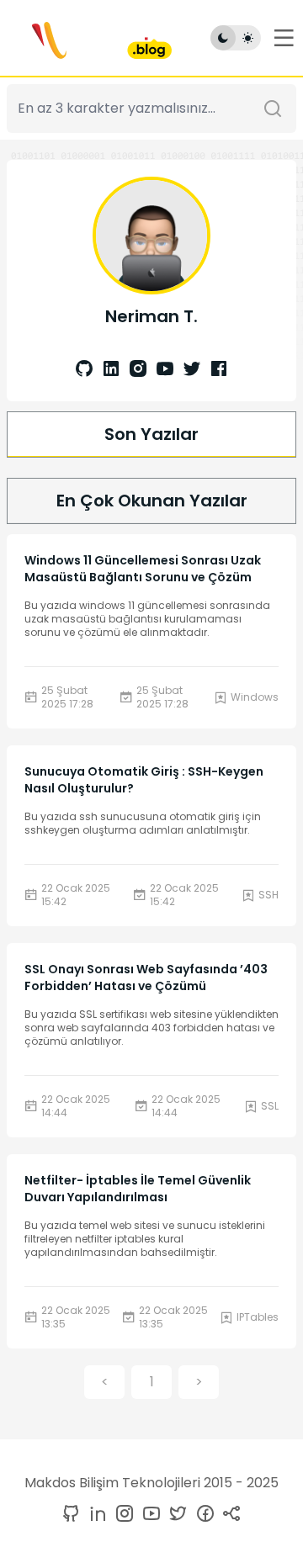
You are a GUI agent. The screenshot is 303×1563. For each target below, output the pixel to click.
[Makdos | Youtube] (148, 1514)
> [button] (199, 1381)
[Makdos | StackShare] (228, 1514)
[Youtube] (161, 369)
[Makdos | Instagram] (121, 1514)
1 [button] (152, 1381)
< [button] (105, 1381)
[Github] (84, 369)
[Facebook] (215, 369)
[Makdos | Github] (71, 1514)
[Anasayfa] (88, 38)
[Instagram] (134, 369)
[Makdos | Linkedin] (94, 1514)
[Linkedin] (107, 369)
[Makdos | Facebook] (202, 1514)
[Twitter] (188, 369)
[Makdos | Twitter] (175, 1514)
